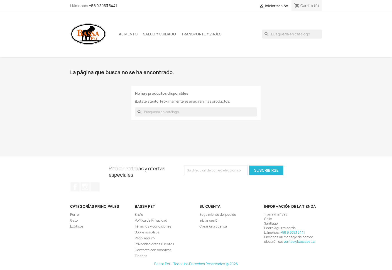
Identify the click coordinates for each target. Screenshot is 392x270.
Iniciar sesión (209, 220)
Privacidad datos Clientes (154, 244)
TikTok (95, 186)
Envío (139, 214)
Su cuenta (209, 206)
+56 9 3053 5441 (103, 5)
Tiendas (141, 256)
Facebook (75, 186)
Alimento (128, 34)
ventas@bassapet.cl (299, 241)
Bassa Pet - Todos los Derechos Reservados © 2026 (196, 264)
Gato (74, 220)
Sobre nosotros (147, 232)
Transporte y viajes (201, 34)
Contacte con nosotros (153, 250)
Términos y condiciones (153, 226)
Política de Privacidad (151, 220)
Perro (74, 214)
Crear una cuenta (213, 226)
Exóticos (77, 226)
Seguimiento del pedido (217, 214)
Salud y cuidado (159, 34)
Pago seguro (145, 238)
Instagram (85, 186)
